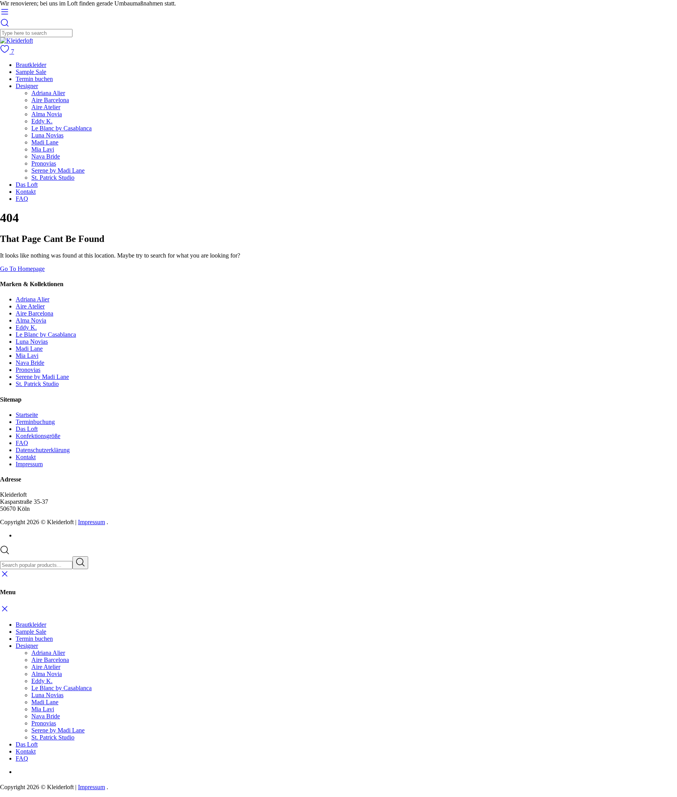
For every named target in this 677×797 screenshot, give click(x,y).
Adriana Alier (48, 93)
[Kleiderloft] (16, 40)
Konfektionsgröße (38, 436)
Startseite (27, 414)
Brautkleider (31, 64)
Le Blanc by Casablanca (61, 128)
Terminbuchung (35, 421)
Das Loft (27, 184)
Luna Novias (47, 135)
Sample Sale (31, 72)
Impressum (29, 464)
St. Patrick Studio (52, 177)
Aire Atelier (45, 107)
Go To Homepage (22, 268)
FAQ (22, 198)
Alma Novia (46, 114)
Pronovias (43, 163)
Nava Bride (45, 156)
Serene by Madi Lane (58, 170)
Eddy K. (41, 121)
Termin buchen (34, 79)
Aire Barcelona (50, 100)
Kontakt (26, 191)
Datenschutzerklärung (43, 450)
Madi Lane (44, 142)
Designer (27, 86)
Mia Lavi (42, 149)
